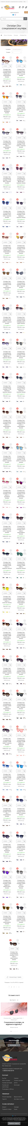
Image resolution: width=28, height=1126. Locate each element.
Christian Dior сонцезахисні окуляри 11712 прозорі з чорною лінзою (21, 389)
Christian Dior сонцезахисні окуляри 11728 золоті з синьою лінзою (21, 459)
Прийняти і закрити (14, 1123)
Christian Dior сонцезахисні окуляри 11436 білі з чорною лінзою (21, 284)
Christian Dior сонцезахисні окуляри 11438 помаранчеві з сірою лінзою (21, 320)
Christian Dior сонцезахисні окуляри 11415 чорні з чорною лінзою (21, 144)
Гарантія (4, 1099)
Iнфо (25, 1)
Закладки (16, 1107)
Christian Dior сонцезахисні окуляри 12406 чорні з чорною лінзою (21, 919)
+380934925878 (14, 12)
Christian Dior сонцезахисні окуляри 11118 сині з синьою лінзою (21, 72)
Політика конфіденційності (19, 1119)
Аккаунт (4, 1107)
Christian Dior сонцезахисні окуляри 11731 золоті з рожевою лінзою (7, 494)
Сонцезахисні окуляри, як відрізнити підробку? (14, 1023)
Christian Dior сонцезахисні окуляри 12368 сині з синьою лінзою (7, 777)
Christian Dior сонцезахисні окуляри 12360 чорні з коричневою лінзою (7, 706)
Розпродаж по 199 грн (8, 1089)
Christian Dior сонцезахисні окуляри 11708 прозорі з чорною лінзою (7, 389)
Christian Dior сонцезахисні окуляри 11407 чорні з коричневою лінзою (7, 144)
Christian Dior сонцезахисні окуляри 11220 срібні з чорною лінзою (21, 108)
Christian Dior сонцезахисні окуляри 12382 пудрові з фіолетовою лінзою (7, 884)
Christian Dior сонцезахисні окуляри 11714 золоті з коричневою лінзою (21, 424)
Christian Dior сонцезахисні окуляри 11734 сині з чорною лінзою (7, 529)
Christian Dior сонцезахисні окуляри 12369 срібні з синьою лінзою (21, 777)
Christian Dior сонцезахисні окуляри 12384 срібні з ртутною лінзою (21, 884)
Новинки (16, 1078)
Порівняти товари (6, 1109)
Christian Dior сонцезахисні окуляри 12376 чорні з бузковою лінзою (7, 848)
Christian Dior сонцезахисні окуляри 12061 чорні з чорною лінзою (21, 635)
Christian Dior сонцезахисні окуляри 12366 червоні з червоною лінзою (21, 742)
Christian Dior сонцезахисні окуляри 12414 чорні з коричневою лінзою (14, 955)
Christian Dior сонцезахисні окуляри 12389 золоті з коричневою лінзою (7, 919)
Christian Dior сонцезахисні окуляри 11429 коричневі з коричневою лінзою (7, 249)
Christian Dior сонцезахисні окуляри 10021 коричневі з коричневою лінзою (7, 73)
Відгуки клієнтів (18, 1096)
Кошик (15, 1109)
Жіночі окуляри (8, 35)
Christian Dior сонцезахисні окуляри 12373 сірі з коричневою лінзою (7, 812)
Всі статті (13, 1000)
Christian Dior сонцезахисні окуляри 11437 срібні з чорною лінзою (7, 320)
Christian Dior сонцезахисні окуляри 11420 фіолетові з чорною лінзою (21, 180)
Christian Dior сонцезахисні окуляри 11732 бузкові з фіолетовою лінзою (21, 494)
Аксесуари (17, 1085)
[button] (25, 7)
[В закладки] (11, 57)
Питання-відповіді (6, 1096)
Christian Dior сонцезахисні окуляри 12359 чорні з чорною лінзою (21, 671)
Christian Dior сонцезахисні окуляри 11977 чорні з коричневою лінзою (21, 530)
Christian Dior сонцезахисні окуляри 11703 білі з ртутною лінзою (21, 354)
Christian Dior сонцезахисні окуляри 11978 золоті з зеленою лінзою (7, 565)
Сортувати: (8, 49)
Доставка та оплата (19, 1099)
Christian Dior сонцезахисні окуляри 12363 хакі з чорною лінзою (21, 705)
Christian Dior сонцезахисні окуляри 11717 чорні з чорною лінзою (6, 459)
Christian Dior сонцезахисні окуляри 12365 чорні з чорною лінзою (6, 741)
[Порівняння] (11, 60)
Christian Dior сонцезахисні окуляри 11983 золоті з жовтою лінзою (7, 599)
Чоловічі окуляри (18, 1080)
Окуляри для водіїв (7, 1082)
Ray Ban (4, 1078)
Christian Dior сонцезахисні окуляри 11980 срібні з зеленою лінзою (21, 565)
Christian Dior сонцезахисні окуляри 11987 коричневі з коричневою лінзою (21, 600)
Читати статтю (14, 1027)
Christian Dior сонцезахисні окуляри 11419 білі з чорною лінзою (7, 180)
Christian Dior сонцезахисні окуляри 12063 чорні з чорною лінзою (6, 671)
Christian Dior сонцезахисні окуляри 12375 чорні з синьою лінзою (21, 811)
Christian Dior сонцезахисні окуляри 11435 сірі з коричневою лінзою (7, 285)
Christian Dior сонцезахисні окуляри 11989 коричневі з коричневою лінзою (7, 636)
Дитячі (15, 1082)
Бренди (16, 35)
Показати (8, 52)
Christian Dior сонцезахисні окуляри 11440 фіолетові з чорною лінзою (7, 354)
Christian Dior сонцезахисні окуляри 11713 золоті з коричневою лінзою (7, 424)
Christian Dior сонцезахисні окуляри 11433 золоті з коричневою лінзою (21, 249)
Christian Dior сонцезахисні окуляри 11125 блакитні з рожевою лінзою (7, 109)
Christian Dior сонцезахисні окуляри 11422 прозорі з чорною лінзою (21, 214)
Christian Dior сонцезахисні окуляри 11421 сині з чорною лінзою (7, 214)
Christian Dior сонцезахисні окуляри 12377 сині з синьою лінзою (21, 847)
